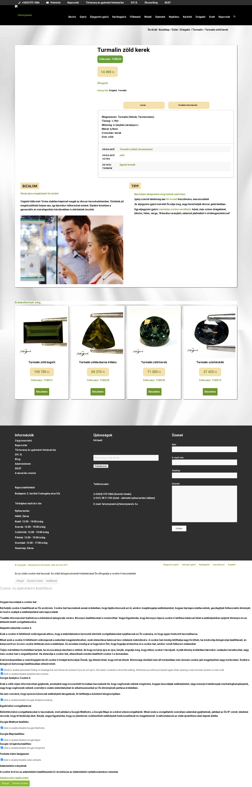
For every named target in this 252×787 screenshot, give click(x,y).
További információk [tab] (187, 105)
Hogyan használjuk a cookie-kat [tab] (18, 602)
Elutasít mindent (35, 581)
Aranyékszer (219, 565)
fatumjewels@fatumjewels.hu (120, 504)
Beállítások (51, 581)
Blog (18, 459)
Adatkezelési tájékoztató (14, 778)
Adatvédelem (23, 463)
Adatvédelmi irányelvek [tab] (13, 766)
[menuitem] (29, 3)
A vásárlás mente (25, 473)
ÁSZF (18, 468)
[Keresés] (234, 15)
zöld (121, 155)
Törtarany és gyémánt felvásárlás (35, 450)
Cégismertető (23, 440)
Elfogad (20, 581)
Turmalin (122, 90)
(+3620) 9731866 (103, 494)
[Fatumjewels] (23, 15)
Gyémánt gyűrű (189, 565)
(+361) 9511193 (102, 498)
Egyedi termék (127, 164)
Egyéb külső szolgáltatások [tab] (15, 706)
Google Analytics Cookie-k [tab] (15, 678)
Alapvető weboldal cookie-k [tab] (15, 628)
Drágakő (113, 90)
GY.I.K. (19, 454)
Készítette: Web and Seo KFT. (54, 565)
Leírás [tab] (143, 105)
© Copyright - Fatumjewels (27, 565)
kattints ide (35, 503)
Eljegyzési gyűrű (170, 565)
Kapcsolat (21, 445)
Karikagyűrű (204, 565)
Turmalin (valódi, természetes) (136, 149)
